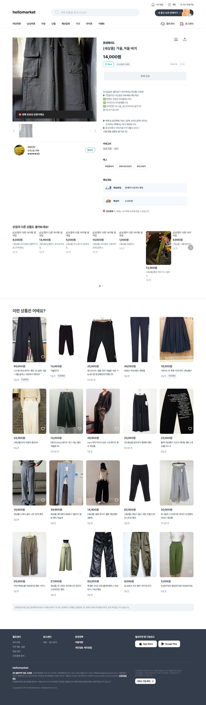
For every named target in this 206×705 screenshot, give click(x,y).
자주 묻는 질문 (19, 647)
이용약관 (79, 642)
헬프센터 (17, 636)
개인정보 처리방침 (83, 647)
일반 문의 (17, 651)
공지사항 (16, 642)
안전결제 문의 (18, 656)
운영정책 (79, 636)
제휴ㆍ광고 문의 (50, 642)
